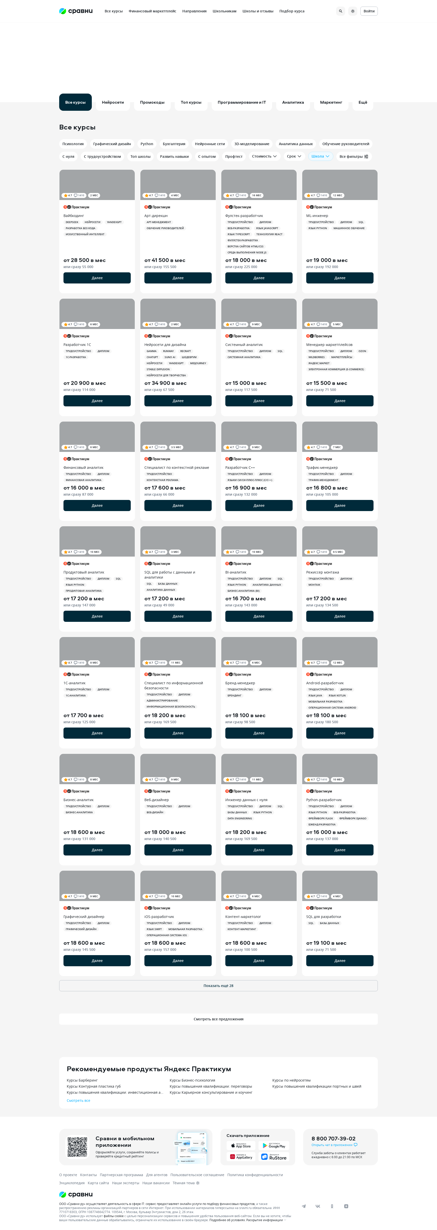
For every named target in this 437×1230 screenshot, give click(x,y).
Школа (318, 156)
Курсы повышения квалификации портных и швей (316, 1086)
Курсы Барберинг (82, 1080)
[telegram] (303, 1206)
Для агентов (156, 1174)
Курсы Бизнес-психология (192, 1080)
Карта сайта (98, 1182)
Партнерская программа (121, 1174)
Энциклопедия (72, 1182)
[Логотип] (176, 1195)
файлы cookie (114, 1216)
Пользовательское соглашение (197, 1174)
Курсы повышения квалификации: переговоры (211, 1086)
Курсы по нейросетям (291, 1080)
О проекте (68, 1174)
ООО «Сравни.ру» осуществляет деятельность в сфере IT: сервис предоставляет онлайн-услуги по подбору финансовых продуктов (157, 1204)
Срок (291, 156)
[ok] (332, 1206)
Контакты (88, 1174)
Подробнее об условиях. (227, 1220)
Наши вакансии (156, 1182)
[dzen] (346, 1206)
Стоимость (261, 156)
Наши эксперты (125, 1182)
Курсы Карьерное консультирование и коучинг (211, 1092)
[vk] (317, 1206)
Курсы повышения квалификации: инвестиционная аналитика (116, 1092)
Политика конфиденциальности (255, 1174)
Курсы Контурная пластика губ (94, 1086)
